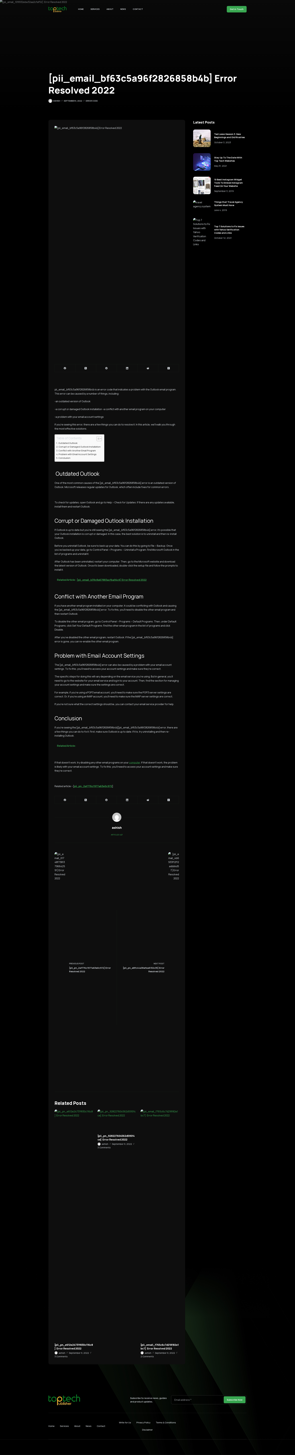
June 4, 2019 (220, 210)
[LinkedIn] (127, 368)
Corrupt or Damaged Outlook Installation (80, 446)
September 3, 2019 (224, 191)
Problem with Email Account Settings (78, 454)
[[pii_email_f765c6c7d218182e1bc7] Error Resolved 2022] (160, 1224)
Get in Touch (237, 9)
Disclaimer (147, 1429)
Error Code (92, 101)
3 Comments (61, 1356)
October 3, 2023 (222, 142)
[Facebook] (65, 368)
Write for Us (125, 1422)
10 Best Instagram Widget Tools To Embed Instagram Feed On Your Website (228, 182)
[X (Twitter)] (85, 368)
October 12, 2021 (223, 237)
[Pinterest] (106, 368)
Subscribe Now (234, 1399)
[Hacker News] (168, 368)
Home (81, 9)
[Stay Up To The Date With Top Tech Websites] (202, 162)
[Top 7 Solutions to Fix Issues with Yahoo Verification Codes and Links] (202, 232)
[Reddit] (148, 368)
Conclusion (64, 457)
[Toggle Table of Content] (97, 438)
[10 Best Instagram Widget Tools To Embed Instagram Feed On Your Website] (202, 185)
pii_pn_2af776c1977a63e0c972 (93, 786)
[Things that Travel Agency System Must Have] (202, 204)
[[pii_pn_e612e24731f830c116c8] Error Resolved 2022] (74, 1224)
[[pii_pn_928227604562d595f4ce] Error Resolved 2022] (117, 1120)
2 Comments (147, 1356)
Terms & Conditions (166, 1422)
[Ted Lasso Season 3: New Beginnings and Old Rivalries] (202, 138)
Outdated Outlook (68, 443)
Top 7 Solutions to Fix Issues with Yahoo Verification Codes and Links (229, 229)
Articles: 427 (117, 835)
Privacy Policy (143, 1422)
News (123, 9)
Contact (138, 9)
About (109, 9)
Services (95, 9)
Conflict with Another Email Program (77, 450)
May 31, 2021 (220, 165)
